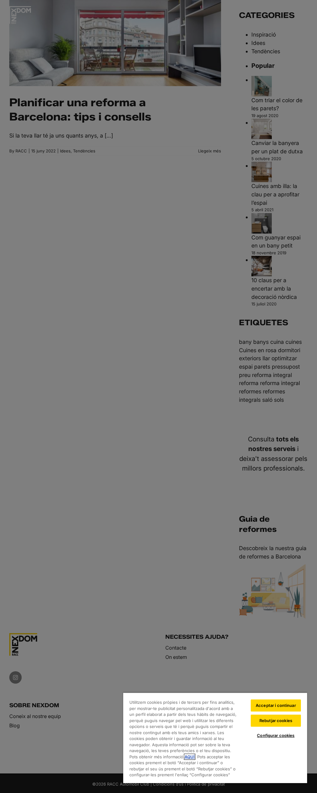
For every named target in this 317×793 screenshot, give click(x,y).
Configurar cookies (275, 735)
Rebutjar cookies (275, 720)
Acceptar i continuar (276, 705)
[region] (215, 737)
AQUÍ (190, 756)
